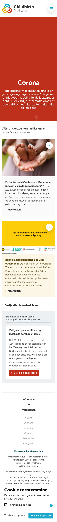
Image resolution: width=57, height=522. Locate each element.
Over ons (28, 423)
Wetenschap (28, 410)
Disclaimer (28, 438)
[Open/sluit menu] (51, 8)
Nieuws (28, 418)
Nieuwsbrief (28, 428)
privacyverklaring (13, 498)
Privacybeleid (28, 443)
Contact (28, 433)
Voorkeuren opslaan (14, 515)
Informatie (28, 399)
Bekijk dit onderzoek (25, 372)
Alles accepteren (41, 515)
